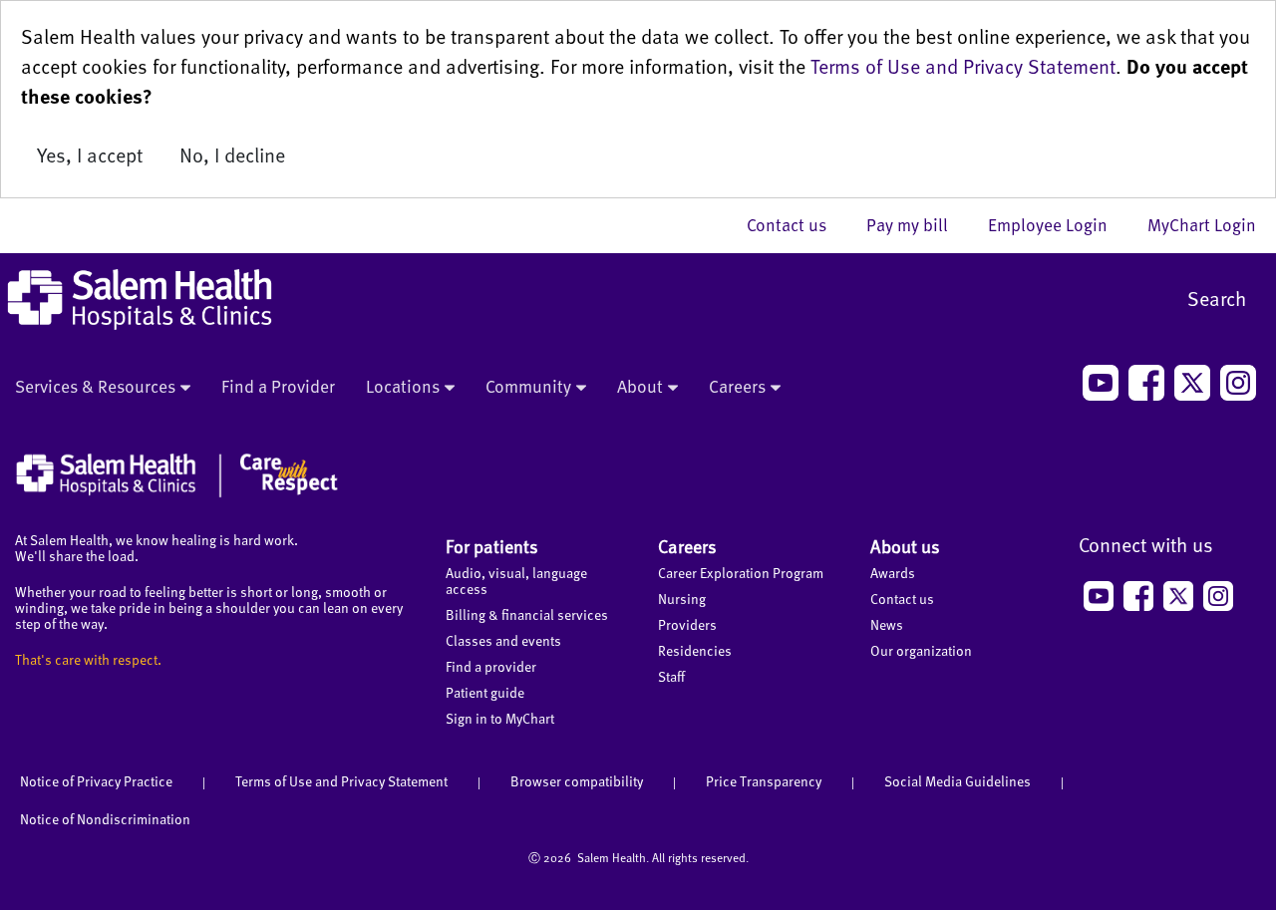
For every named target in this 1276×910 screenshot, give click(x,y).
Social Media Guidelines (957, 780)
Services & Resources (95, 386)
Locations (403, 386)
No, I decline (232, 154)
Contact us (796, 224)
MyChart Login (1201, 224)
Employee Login (1057, 224)
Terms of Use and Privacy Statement (963, 66)
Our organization (921, 650)
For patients (492, 545)
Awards (892, 572)
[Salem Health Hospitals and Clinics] (139, 299)
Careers (737, 386)
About (640, 386)
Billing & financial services (527, 614)
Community (528, 386)
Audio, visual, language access (516, 580)
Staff (671, 676)
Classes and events (503, 640)
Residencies (695, 650)
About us (905, 545)
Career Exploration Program (740, 572)
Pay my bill (917, 224)
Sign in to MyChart (500, 718)
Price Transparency (763, 780)
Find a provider (491, 666)
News (886, 624)
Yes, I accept (90, 154)
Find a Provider (278, 386)
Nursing (682, 598)
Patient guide (485, 692)
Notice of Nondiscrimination (105, 818)
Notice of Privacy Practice (96, 780)
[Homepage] (177, 492)
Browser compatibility (576, 780)
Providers (687, 624)
